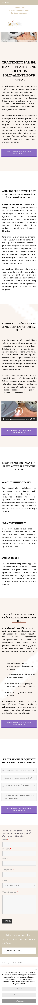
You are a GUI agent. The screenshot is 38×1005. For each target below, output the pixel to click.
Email (5, 858)
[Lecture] (4, 419)
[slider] (17, 419)
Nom (5, 839)
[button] (5, 2)
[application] (19, 411)
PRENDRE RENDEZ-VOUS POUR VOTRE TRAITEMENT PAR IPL (19, 153)
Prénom (6, 849)
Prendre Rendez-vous (20, 10)
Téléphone (8, 869)
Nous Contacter (20, 13)
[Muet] (31, 419)
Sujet (5, 880)
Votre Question (10, 892)
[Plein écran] (34, 419)
